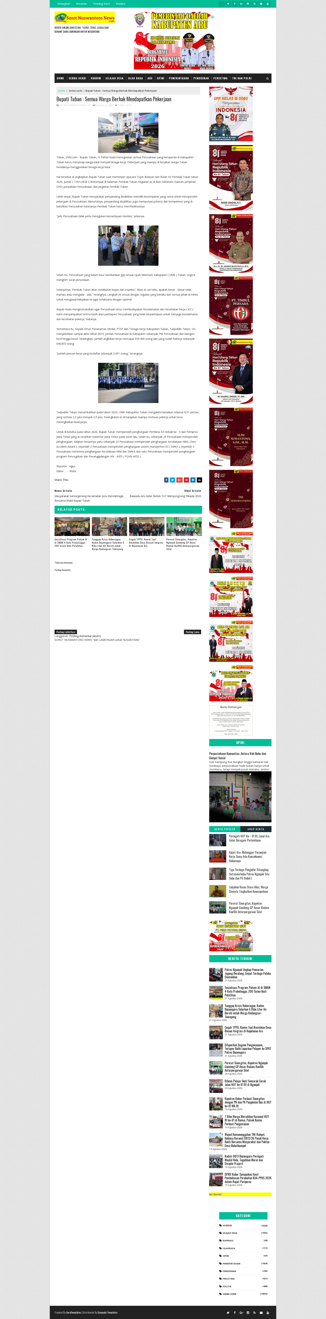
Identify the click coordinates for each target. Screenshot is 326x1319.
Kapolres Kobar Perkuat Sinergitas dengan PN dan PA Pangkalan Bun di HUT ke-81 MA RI (248, 1102)
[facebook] (235, 4)
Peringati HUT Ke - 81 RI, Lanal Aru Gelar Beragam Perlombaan (249, 838)
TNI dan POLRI (242, 78)
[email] (261, 4)
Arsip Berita (256, 829)
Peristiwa (220, 78)
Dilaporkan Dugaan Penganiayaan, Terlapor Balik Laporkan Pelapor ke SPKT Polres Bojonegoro (248, 1049)
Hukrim (96, 78)
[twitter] (228, 4)
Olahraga (229, 1248)
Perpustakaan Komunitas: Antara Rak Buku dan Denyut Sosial (237, 755)
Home (60, 78)
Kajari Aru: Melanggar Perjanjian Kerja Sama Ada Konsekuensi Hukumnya (247, 856)
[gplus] (241, 4)
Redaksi (120, 3)
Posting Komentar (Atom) (85, 636)
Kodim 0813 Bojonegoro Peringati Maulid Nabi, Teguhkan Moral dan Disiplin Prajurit (244, 1160)
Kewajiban (64, 3)
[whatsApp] (221, 4)
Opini (160, 78)
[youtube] (268, 4)
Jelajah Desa (114, 78)
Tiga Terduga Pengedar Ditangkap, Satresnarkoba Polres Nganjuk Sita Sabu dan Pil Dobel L (249, 873)
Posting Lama (192, 632)
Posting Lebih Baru (65, 632)
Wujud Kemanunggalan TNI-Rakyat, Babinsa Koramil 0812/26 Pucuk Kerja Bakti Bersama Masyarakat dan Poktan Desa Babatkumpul (247, 1140)
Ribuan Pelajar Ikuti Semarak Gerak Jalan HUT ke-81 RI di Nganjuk (245, 1083)
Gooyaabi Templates (108, 1312)
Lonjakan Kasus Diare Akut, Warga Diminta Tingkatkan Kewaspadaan (248, 889)
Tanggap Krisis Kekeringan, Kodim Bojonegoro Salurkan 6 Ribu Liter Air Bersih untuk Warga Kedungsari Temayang (108, 544)
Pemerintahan (179, 78)
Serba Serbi (77, 78)
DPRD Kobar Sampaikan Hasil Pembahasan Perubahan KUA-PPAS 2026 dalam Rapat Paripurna (248, 1178)
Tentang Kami (101, 3)
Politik (227, 1286)
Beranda (81, 3)
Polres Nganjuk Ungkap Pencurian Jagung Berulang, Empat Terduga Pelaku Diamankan (248, 973)
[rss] (254, 4)
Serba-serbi (75, 90)
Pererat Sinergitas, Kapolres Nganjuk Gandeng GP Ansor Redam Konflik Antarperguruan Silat (182, 544)
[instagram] (248, 4)
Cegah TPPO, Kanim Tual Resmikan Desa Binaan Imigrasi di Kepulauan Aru (146, 542)
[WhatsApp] (221, 1312)
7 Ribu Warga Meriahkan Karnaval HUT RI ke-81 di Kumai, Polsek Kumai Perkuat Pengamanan (247, 1120)
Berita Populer (225, 829)
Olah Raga (135, 78)
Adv (150, 78)
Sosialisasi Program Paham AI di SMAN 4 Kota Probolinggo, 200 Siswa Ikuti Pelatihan (71, 542)
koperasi (228, 1240)
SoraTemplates (73, 1312)
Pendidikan (201, 78)
